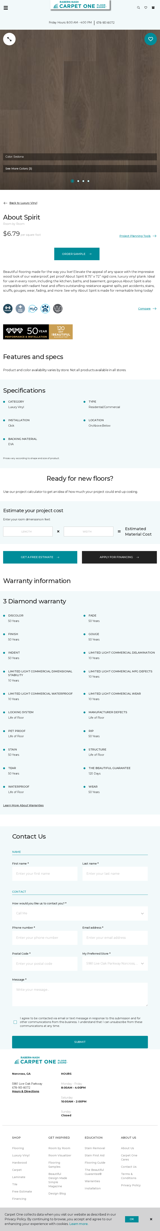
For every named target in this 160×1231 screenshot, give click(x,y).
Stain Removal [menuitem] (95, 1148)
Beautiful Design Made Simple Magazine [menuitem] (57, 1180)
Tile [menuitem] (14, 1184)
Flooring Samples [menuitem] (54, 1164)
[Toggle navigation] (5, 7)
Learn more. (78, 1224)
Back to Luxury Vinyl (23, 203)
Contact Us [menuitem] (129, 1166)
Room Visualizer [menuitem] (59, 1155)
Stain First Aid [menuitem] (94, 1155)
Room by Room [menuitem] (59, 1148)
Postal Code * (21, 953)
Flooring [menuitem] (18, 1148)
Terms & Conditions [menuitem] (128, 1176)
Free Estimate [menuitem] (22, 1191)
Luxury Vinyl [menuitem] (20, 1155)
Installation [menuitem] (93, 1188)
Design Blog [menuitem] (57, 1193)
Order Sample (73, 254)
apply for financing (116, 557)
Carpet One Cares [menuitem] (129, 1157)
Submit (80, 1042)
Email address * (92, 927)
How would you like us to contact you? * (39, 903)
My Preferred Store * (96, 953)
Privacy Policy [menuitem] (131, 1185)
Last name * (90, 863)
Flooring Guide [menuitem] (95, 1162)
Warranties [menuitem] (92, 1181)
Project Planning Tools (135, 236)
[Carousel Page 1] (72, 181)
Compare (144, 308)
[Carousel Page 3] (83, 181)
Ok (132, 1219)
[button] (138, 8)
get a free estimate (37, 557)
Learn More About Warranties (23, 805)
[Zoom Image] (9, 39)
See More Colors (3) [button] (18, 168)
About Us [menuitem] (127, 1148)
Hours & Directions (25, 1091)
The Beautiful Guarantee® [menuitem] (94, 1172)
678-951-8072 (105, 22)
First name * (20, 863)
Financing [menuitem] (19, 1199)
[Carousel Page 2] (78, 181)
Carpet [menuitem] (17, 1170)
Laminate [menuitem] (18, 1177)
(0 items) (153, 7)
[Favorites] (145, 8)
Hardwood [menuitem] (19, 1162)
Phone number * (23, 927)
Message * (19, 979)
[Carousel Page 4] (88, 181)
